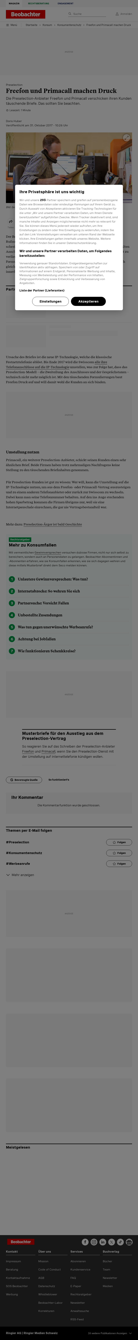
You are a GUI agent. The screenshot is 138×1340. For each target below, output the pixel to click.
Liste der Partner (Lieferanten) (42, 290)
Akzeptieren (88, 301)
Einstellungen (50, 301)
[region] (69, 247)
